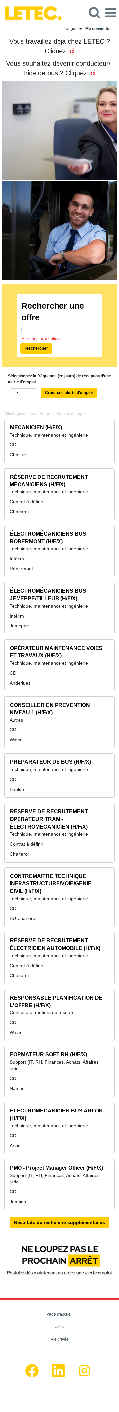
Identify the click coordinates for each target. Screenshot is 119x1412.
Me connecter (98, 28)
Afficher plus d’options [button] (41, 338)
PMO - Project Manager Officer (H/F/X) (56, 1168)
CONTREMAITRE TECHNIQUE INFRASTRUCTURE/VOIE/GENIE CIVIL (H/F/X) (51, 883)
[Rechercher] (94, 12)
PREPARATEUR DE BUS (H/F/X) (50, 762)
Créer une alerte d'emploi (69, 392)
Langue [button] (71, 28)
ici (71, 50)
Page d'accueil (59, 1314)
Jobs (59, 1326)
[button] (110, 12)
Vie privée (60, 1339)
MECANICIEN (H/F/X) (36, 427)
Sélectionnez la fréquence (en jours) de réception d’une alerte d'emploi (59, 379)
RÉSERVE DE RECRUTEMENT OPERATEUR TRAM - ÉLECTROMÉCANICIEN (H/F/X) (49, 819)
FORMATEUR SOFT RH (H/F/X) (48, 1054)
